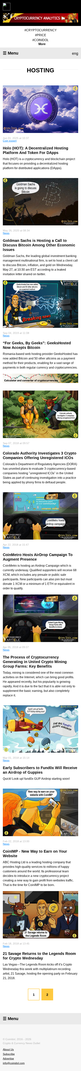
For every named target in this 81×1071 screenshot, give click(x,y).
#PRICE (40, 35)
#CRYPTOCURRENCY (40, 30)
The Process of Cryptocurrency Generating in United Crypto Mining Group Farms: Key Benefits (35, 661)
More (42, 44)
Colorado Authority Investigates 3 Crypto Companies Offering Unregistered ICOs (39, 455)
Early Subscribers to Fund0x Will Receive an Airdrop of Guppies (40, 770)
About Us (8, 1049)
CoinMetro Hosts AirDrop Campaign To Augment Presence (38, 557)
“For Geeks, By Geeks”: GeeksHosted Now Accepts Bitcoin (37, 345)
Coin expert (10, 140)
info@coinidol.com (14, 1063)
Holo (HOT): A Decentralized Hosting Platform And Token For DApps (35, 150)
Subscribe (9, 1053)
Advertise (8, 1058)
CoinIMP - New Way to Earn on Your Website (35, 853)
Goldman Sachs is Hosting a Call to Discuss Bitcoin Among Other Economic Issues (39, 245)
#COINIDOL (40, 40)
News (6, 233)
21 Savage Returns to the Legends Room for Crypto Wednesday (39, 955)
